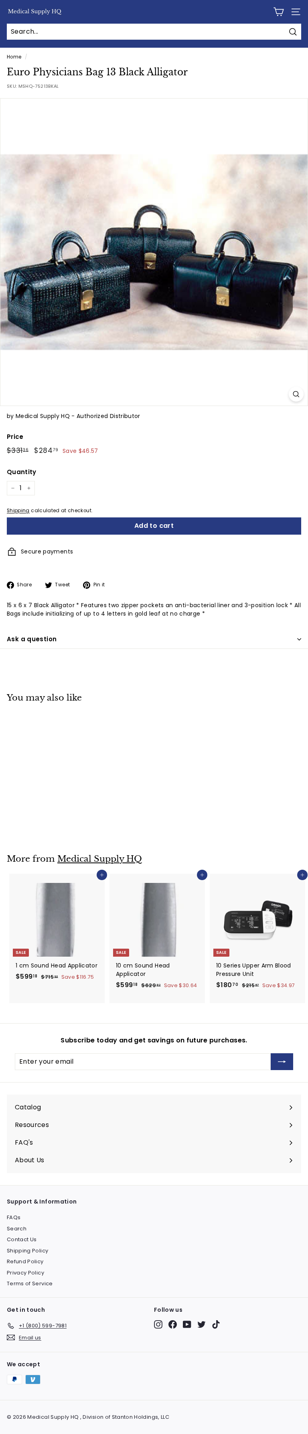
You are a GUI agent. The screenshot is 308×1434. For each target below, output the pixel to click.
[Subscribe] (282, 1061)
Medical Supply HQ (99, 859)
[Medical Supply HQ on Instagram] (158, 1324)
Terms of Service (30, 1283)
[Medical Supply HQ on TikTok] (216, 1324)
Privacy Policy (25, 1272)
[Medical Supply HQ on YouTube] (187, 1324)
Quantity (21, 472)
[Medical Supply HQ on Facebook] (172, 1324)
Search (16, 1228)
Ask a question (32, 639)
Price (15, 436)
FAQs (13, 1217)
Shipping (18, 510)
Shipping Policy (27, 1250)
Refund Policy (25, 1261)
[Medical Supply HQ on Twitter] (201, 1324)
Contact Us (22, 1239)
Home (14, 57)
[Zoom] (296, 394)
